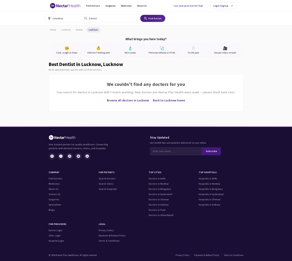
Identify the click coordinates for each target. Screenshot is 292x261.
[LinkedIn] (87, 156)
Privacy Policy (106, 230)
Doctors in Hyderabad (160, 194)
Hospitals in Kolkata (209, 204)
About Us (142, 5)
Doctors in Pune (157, 209)
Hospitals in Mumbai (209, 183)
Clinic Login (55, 235)
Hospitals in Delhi (208, 178)
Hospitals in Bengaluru (211, 188)
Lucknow (66, 29)
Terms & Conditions (109, 240)
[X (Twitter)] (60, 156)
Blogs (52, 209)
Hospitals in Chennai (209, 199)
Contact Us (54, 194)
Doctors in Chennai (159, 199)
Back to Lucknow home (169, 100)
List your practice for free (188, 5)
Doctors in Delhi (157, 178)
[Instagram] (69, 156)
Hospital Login (56, 240)
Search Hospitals (108, 188)
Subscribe (211, 151)
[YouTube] (78, 156)
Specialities (55, 204)
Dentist (79, 29)
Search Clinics (106, 183)
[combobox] (63, 18)
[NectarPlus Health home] (65, 5)
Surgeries (110, 5)
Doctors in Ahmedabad (161, 215)
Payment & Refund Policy (112, 235)
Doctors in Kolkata (158, 204)
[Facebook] (52, 156)
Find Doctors (93, 5)
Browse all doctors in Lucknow (128, 100)
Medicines (126, 5)
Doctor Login (55, 230)
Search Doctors (107, 178)
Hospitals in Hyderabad (211, 194)
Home (53, 29)
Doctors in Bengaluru (160, 188)
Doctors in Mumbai (159, 183)
